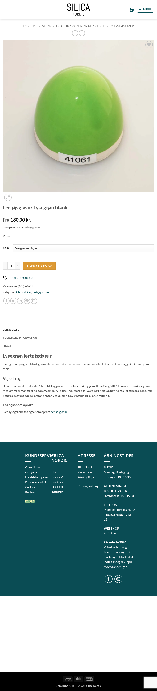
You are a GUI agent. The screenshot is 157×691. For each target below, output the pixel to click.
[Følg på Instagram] (118, 579)
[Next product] (75, 33)
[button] (132, 9)
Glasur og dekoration (77, 26)
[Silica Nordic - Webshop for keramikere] (78, 9)
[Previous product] (82, 33)
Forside (30, 26)
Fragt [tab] (7, 345)
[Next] (17, 195)
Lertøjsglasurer (118, 26)
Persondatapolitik (36, 482)
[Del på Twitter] (13, 301)
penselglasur (59, 412)
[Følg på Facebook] (109, 579)
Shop (46, 26)
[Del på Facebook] (6, 301)
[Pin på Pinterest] (27, 301)
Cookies (30, 487)
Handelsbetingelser (36, 477)
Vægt (6, 248)
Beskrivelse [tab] (11, 329)
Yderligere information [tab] (20, 337)
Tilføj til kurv (39, 265)
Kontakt (30, 491)
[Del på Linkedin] (34, 301)
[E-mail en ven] (20, 301)
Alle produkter (23, 292)
